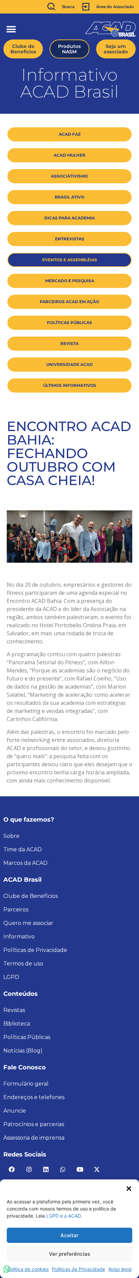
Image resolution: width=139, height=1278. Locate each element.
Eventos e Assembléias (69, 259)
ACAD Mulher (69, 155)
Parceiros (15, 909)
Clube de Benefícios (30, 896)
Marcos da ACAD (25, 863)
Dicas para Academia (69, 217)
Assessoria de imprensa (33, 1138)
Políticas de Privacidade (78, 1269)
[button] (129, 1187)
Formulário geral (26, 1084)
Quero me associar (28, 923)
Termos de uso (23, 963)
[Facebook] (11, 1169)
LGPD (11, 977)
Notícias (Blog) (23, 1050)
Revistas (14, 1010)
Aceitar (69, 1235)
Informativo (19, 936)
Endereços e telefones (33, 1097)
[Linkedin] (45, 1169)
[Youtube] (80, 1169)
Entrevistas (69, 238)
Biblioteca (16, 1023)
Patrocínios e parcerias (33, 1124)
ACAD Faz (70, 134)
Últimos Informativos (69, 385)
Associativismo (69, 176)
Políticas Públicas (69, 322)
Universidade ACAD (69, 364)
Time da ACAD (22, 849)
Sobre (11, 836)
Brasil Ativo (69, 196)
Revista (69, 343)
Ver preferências (69, 1254)
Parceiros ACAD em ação (69, 301)
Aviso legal (120, 1269)
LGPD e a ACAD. (64, 1216)
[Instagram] (28, 1169)
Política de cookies (28, 1269)
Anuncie (14, 1111)
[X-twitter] (96, 1169)
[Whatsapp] (62, 1169)
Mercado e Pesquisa (69, 280)
